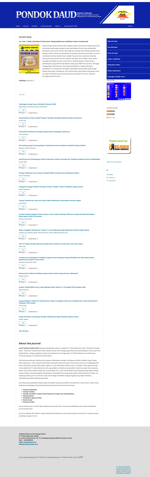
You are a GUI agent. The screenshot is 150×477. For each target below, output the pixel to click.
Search (130, 26)
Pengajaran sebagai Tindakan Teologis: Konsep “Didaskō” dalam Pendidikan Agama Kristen (51, 187)
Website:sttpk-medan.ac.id (28, 444)
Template (110, 174)
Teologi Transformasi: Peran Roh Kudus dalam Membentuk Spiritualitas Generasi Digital (50, 200)
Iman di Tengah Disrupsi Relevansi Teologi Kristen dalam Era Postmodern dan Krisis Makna (51, 244)
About (57, 26)
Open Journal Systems (114, 162)
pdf (23, 193)
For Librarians (111, 181)
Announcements (46, 26)
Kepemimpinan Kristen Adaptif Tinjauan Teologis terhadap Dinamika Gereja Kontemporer (50, 118)
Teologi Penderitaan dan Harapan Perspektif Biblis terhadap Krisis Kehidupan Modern (49, 173)
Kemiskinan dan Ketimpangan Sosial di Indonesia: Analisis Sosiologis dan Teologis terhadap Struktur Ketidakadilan (59, 159)
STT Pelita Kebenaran (53, 457)
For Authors (111, 178)
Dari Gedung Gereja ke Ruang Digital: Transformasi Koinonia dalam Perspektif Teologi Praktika (52, 145)
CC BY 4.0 (76, 457)
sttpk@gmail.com (30, 442)
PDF (23, 110)
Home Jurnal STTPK (70, 26)
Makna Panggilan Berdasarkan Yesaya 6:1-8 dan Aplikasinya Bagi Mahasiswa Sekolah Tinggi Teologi (54, 230)
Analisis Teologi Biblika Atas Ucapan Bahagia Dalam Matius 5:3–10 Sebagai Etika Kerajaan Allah (52, 287)
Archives (34, 26)
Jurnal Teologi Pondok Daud (28, 457)
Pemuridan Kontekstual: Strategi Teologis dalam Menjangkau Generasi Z (44, 132)
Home (18, 26)
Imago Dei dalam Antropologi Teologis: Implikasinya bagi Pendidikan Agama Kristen (49, 317)
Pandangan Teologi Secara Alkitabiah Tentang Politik (37, 104)
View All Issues (23, 331)
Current (25, 26)
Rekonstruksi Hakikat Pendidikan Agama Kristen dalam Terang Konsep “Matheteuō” (48, 273)
